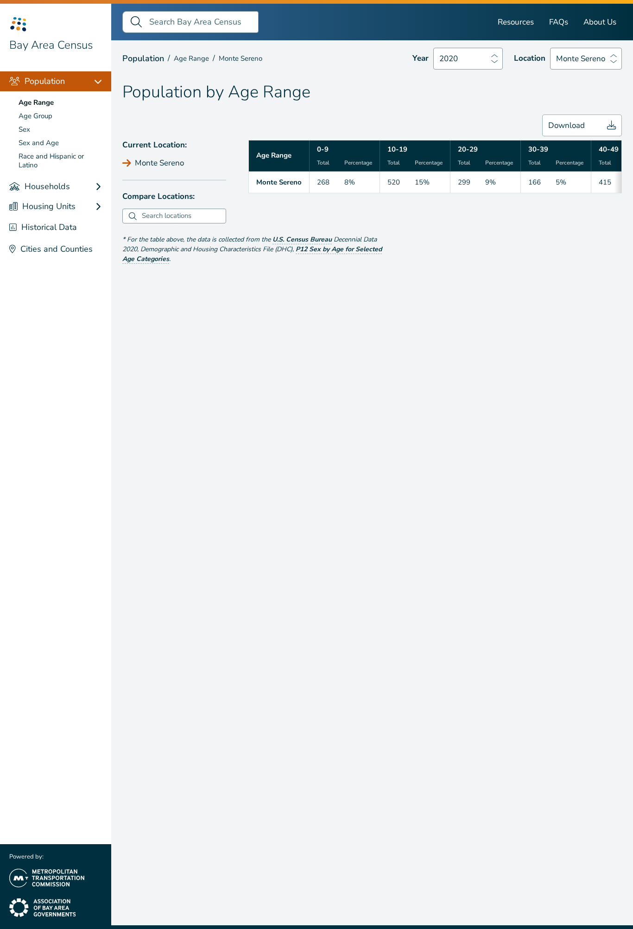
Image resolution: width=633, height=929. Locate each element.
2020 (448, 58)
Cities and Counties (56, 249)
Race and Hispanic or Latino (51, 161)
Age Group (35, 116)
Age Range (36, 102)
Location (529, 58)
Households (47, 186)
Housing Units (49, 206)
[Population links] (102, 81)
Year (420, 58)
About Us (599, 22)
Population (45, 81)
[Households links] (102, 187)
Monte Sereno (580, 58)
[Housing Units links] (102, 206)
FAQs (558, 22)
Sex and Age (39, 142)
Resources (516, 22)
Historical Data (49, 227)
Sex (24, 129)
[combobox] (182, 216)
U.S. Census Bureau (302, 239)
